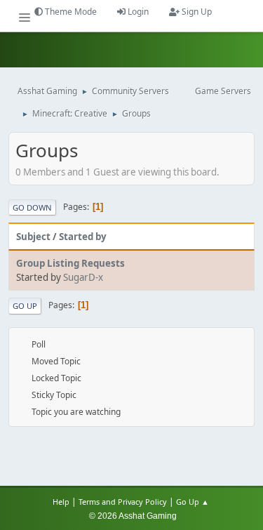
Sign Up (196, 12)
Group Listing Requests (70, 263)
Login (137, 12)
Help (61, 501)
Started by (83, 236)
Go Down (32, 207)
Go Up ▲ (193, 501)
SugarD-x (83, 277)
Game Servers (223, 91)
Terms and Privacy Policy (123, 501)
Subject (33, 236)
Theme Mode (70, 12)
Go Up (25, 305)
